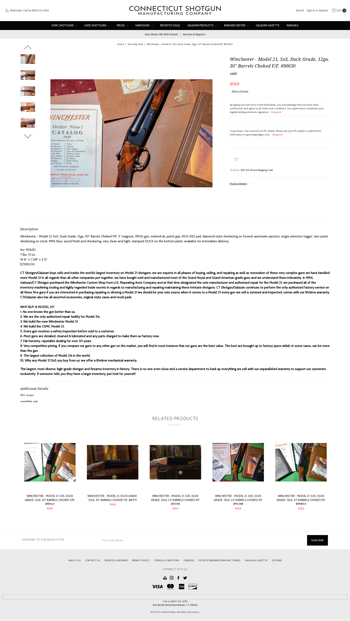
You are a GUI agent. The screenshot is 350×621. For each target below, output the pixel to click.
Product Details (238, 183)
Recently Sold (170, 25)
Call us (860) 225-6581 (175, 601)
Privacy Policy (141, 560)
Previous (28, 47)
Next (28, 136)
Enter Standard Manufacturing (219, 560)
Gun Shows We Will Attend (161, 34)
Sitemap (277, 560)
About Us (74, 560)
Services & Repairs (194, 34)
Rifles (121, 25)
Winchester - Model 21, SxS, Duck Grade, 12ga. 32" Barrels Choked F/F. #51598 (175, 499)
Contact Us (92, 560)
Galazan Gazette (267, 25)
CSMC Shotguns (62, 25)
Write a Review (240, 91)
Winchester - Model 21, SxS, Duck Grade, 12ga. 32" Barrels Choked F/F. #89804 (300, 499)
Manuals (293, 25)
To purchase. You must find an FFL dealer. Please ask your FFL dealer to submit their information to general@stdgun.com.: (275, 132)
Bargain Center (235, 25)
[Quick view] (70, 442)
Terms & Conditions (166, 560)
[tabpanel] (49, 475)
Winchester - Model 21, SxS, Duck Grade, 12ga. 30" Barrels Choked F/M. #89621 (50, 499)
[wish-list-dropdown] (236, 159)
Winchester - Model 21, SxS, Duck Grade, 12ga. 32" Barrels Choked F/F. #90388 (238, 499)
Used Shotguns (95, 25)
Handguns (142, 25)
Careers (189, 560)
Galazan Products (200, 25)
